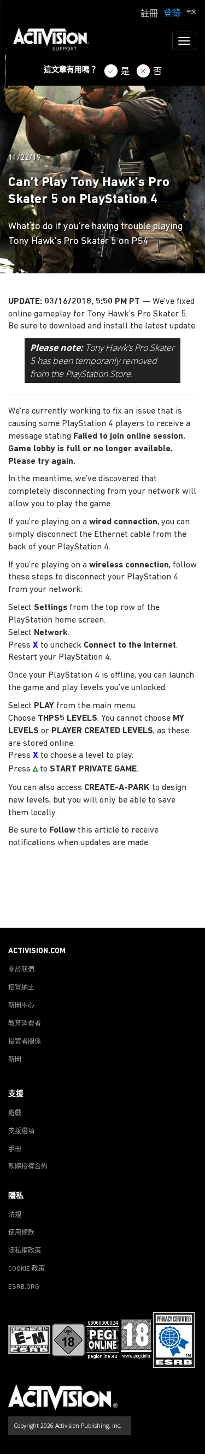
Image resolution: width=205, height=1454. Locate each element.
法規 (14, 1215)
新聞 (14, 1060)
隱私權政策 (24, 1251)
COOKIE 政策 (26, 1269)
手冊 (14, 1149)
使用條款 (21, 1233)
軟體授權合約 (28, 1167)
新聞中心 (21, 1006)
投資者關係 (24, 1042)
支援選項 (21, 1131)
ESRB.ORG (23, 1287)
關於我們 (21, 970)
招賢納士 (21, 988)
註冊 (149, 14)
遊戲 (14, 1113)
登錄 (172, 13)
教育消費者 (24, 1024)
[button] (191, 12)
